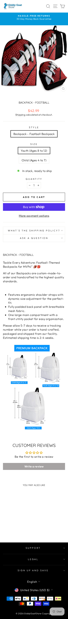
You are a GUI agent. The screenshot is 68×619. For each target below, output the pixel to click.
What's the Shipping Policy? (34, 230)
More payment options (34, 215)
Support (33, 547)
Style (34, 127)
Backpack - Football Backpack (34, 134)
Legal (33, 559)
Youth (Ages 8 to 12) (34, 150)
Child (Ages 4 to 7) (34, 160)
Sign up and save (33, 570)
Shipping (20, 114)
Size (34, 144)
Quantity (34, 179)
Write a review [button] (34, 466)
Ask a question (34, 238)
